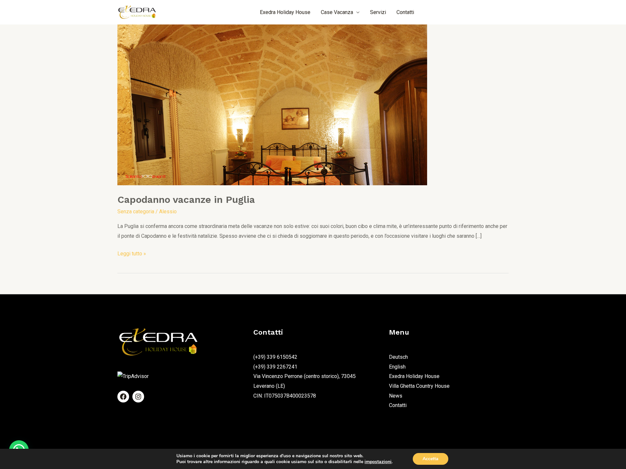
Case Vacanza (337, 12)
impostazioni (378, 462)
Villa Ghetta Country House (419, 386)
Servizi (378, 12)
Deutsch (398, 357)
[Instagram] (138, 396)
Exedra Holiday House (285, 12)
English (397, 367)
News (395, 396)
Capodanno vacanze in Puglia (186, 199)
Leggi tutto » (131, 253)
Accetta (431, 459)
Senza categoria (135, 211)
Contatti (405, 12)
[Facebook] (123, 396)
